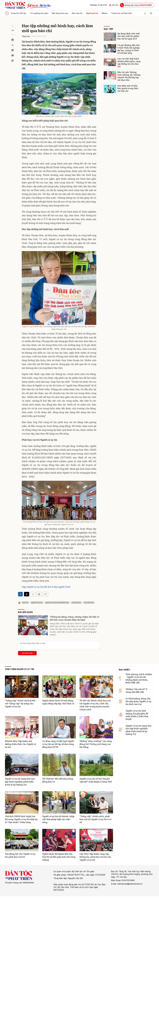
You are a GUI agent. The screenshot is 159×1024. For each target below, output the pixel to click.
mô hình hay (76, 602)
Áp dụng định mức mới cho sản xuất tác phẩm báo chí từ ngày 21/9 (128, 36)
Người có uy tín (36, 602)
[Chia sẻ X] (26, 594)
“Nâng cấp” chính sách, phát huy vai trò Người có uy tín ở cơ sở (95, 819)
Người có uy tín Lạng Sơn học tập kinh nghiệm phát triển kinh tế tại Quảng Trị (20, 781)
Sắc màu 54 (77, 13)
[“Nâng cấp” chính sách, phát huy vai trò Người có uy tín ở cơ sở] (96, 802)
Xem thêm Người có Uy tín (19, 669)
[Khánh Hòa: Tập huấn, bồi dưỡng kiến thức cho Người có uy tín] (22, 727)
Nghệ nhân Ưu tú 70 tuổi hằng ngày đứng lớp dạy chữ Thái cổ (58, 702)
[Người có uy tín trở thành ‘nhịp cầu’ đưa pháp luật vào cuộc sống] (59, 802)
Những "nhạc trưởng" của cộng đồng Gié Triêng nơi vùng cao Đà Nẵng (96, 744)
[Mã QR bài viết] (13, 61)
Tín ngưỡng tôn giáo (39, 13)
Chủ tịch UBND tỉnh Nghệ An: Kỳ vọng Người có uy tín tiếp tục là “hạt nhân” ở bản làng (21, 819)
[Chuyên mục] (151, 13)
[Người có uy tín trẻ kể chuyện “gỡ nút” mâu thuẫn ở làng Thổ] (96, 765)
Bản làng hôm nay (60, 13)
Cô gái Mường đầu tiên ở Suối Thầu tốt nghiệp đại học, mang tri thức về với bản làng (128, 49)
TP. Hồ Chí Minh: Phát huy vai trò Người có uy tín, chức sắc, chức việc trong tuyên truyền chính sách (95, 705)
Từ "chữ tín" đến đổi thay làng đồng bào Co (57, 780)
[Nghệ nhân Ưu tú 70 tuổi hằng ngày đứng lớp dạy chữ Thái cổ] (59, 687)
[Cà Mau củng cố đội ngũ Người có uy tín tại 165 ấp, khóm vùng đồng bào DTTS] (59, 727)
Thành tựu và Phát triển (121, 13)
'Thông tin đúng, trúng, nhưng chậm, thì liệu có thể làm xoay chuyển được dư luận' (74, 618)
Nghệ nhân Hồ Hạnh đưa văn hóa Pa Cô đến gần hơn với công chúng (58, 857)
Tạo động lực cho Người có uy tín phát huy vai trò (20, 855)
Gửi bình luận (27, 653)
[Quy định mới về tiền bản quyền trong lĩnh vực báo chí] (110, 89)
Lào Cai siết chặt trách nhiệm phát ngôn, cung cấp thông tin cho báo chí (129, 63)
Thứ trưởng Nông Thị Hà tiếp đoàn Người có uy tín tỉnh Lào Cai (138, 701)
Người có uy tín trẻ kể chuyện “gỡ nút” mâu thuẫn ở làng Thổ (96, 780)
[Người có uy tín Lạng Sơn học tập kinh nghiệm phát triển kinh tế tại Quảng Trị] (22, 765)
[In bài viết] (13, 55)
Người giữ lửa (92, 13)
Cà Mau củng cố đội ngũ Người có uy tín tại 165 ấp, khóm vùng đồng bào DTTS (58, 744)
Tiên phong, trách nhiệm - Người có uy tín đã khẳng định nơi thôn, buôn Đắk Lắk (139, 678)
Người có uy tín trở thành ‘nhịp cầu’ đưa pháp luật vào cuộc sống (58, 819)
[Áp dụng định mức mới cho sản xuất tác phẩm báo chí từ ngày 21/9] (110, 37)
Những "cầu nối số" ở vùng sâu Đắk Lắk (136, 690)
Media (104, 13)
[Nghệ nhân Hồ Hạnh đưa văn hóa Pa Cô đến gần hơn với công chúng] (59, 840)
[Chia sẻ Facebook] (13, 40)
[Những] (96, 727)
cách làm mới (89, 602)
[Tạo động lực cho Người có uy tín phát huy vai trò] (22, 840)
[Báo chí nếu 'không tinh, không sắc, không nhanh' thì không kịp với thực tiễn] (110, 75)
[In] (39, 594)
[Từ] (59, 765)
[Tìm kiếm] (145, 13)
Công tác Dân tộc (18, 13)
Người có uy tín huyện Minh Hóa (57, 602)
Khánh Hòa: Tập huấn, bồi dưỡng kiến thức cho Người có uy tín (20, 744)
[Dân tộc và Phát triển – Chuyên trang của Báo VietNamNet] (15, 5)
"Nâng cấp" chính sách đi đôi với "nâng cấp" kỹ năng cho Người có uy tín (20, 703)
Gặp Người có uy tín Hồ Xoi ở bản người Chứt (46, 586)
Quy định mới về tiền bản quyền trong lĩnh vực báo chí (127, 88)
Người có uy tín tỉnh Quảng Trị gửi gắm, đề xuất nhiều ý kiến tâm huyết (137, 715)
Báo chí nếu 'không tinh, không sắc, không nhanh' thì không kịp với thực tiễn (128, 76)
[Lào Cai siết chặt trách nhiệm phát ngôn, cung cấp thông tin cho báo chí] (110, 62)
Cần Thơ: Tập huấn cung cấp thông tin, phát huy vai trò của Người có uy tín (95, 857)
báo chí (25, 602)
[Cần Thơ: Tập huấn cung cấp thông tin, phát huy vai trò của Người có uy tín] (96, 840)
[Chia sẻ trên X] (13, 45)
